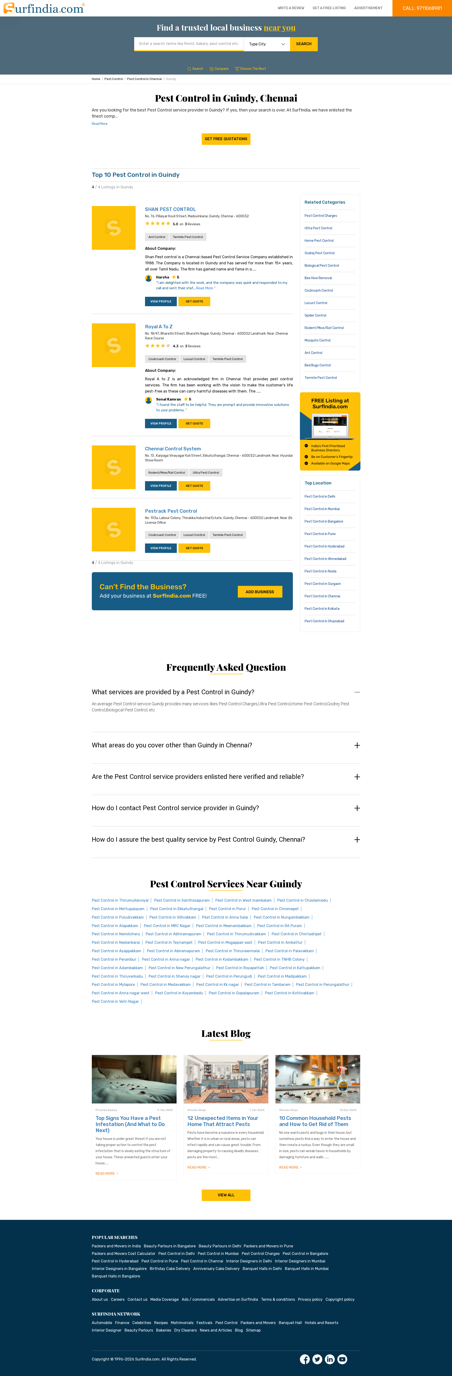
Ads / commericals (198, 1299)
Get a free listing (329, 8)
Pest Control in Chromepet (275, 909)
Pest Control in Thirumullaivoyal (120, 900)
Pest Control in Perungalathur (322, 984)
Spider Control (315, 315)
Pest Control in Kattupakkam (295, 968)
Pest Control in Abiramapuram (173, 951)
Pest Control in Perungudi (229, 976)
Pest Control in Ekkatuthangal (176, 909)
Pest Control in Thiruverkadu (117, 976)
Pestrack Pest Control (171, 511)
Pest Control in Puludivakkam (118, 917)
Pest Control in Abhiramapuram (173, 934)
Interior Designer (106, 1330)
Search (303, 44)
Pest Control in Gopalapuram (234, 993)
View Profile (160, 301)
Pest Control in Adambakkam (117, 968)
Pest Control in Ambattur (280, 942)
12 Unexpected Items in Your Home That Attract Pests (222, 1121)
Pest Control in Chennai (144, 79)
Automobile (102, 1322)
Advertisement (368, 8)
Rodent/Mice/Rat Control (167, 472)
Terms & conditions (278, 1299)
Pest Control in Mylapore (113, 984)
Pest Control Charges (321, 216)
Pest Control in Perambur (114, 959)
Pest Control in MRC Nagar (167, 926)
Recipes (161, 1322)
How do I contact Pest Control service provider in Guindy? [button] (175, 808)
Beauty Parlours (139, 1330)
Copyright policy (340, 1299)
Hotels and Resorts (321, 1322)
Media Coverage (164, 1299)
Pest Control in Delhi (320, 497)
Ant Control (157, 237)
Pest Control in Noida (320, 571)
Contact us (137, 1299)
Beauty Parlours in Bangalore (170, 1246)
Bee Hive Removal (318, 278)
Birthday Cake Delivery (170, 1268)
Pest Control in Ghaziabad (324, 621)
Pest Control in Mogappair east (225, 942)
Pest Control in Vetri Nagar (115, 1001)
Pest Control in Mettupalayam (118, 909)
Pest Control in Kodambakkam (222, 959)
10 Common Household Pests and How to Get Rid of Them (315, 1121)
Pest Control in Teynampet (169, 942)
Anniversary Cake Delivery (216, 1268)
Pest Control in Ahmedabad (325, 559)
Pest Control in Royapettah (240, 968)
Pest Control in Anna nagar (166, 959)
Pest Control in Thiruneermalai (233, 951)
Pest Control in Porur (227, 909)
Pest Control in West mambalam (243, 900)
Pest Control (114, 79)
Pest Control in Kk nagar (217, 984)
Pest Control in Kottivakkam (289, 993)
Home (96, 79)
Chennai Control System (173, 449)
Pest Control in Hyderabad (324, 546)
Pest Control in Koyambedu (179, 993)
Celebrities (141, 1322)
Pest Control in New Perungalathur (179, 968)
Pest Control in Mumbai (322, 509)
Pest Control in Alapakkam (115, 926)
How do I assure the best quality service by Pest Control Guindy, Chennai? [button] (198, 839)
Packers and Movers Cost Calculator (123, 1253)
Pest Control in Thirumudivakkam (236, 934)
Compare (222, 69)
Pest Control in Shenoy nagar (175, 976)
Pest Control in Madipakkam (282, 976)
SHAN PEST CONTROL (170, 209)
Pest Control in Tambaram (268, 984)
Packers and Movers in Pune (268, 1246)
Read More (100, 124)
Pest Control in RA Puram (279, 926)
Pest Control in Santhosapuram (182, 900)
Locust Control (194, 359)
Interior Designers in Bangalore (119, 1268)
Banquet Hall (290, 1322)
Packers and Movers (258, 1322)
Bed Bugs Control (318, 365)
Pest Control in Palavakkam (290, 951)
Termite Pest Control (188, 237)
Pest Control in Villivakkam (172, 917)
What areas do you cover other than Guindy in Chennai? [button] (172, 745)
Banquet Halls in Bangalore (116, 1276)
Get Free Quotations (226, 139)
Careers (118, 1299)
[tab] (226, 705)
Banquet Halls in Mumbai (307, 1268)
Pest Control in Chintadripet (297, 934)
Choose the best (253, 69)
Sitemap (253, 1330)
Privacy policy (310, 1299)
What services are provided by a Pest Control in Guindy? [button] (173, 692)
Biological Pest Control (322, 266)
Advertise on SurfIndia (238, 1299)
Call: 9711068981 (422, 8)
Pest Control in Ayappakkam (116, 951)
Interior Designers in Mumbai (300, 1261)
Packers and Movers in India (116, 1246)
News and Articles (216, 1330)
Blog (239, 1330)
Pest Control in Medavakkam (166, 984)
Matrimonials (182, 1322)
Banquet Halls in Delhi (262, 1268)
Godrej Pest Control (320, 253)
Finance (122, 1322)
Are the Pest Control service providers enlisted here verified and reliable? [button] (198, 777)
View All (226, 1195)
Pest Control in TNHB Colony (279, 959)
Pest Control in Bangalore (324, 521)
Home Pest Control (319, 241)
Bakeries (163, 1330)
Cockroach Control (162, 359)
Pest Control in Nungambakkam (282, 917)
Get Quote (194, 301)
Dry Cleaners (185, 1330)
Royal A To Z (159, 326)
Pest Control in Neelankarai (116, 942)
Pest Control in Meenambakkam (224, 926)
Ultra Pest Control (206, 472)
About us (100, 1299)
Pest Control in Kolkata (322, 609)
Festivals (204, 1322)
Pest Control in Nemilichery (116, 934)
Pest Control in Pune (320, 534)
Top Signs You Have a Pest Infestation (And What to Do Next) (130, 1124)
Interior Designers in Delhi (249, 1261)
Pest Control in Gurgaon (323, 584)
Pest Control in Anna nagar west (120, 993)
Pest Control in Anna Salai (225, 917)
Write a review (291, 8)
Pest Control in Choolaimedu (302, 900)
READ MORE (106, 1174)
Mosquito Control (318, 340)
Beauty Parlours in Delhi (220, 1246)
